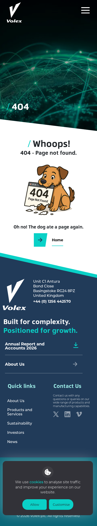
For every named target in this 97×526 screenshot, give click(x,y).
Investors (15, 432)
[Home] (14, 12)
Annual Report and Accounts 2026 (24, 346)
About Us (15, 400)
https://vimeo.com (79, 414)
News (12, 441)
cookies (37, 481)
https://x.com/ (56, 414)
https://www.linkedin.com (67, 414)
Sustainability (19, 423)
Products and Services (19, 411)
